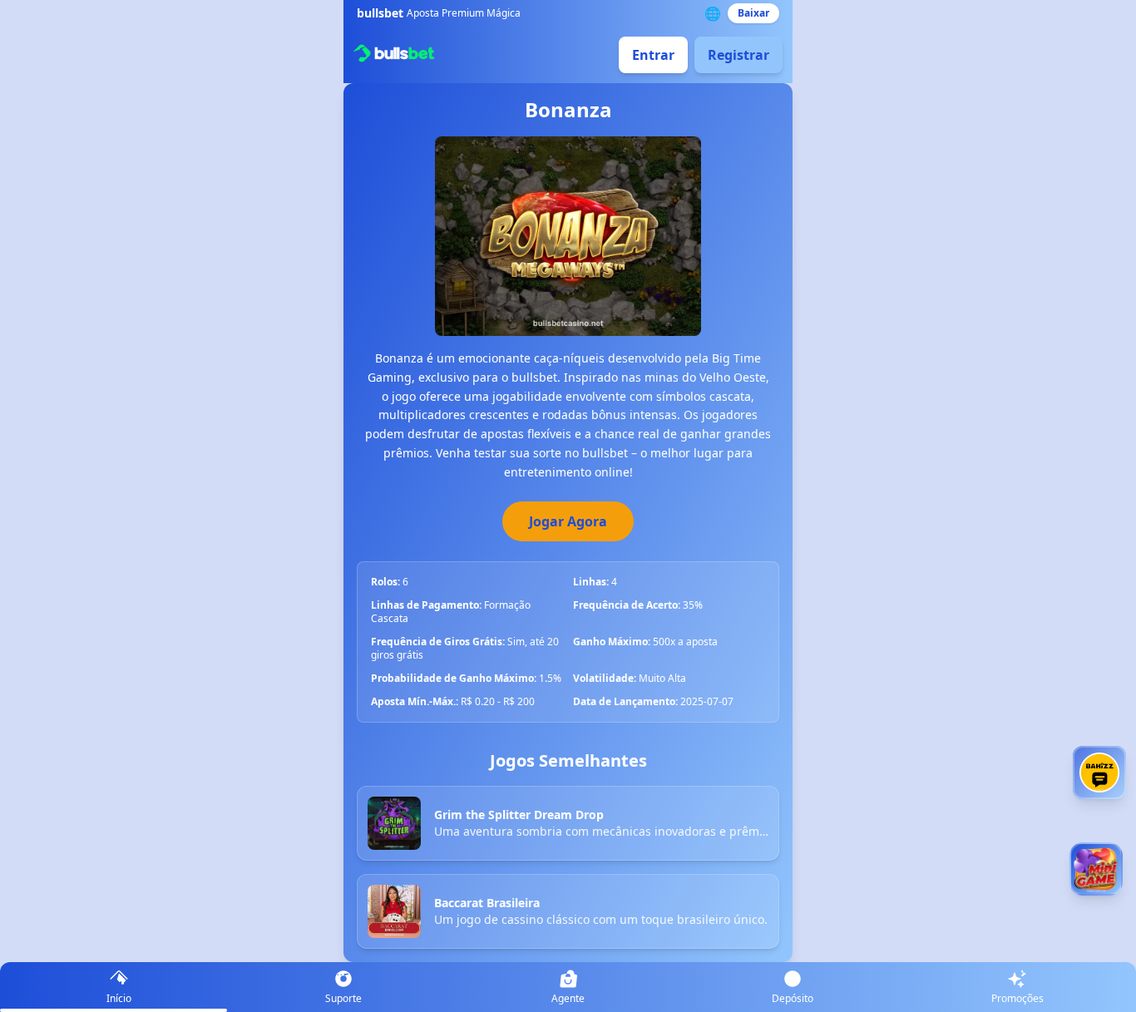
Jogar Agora (568, 521)
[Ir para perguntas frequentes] (1099, 772)
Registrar (738, 55)
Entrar (653, 55)
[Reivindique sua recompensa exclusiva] (1096, 869)
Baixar (753, 13)
